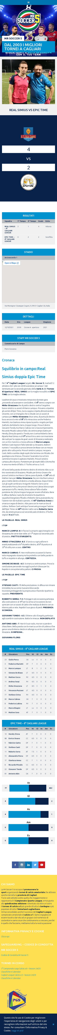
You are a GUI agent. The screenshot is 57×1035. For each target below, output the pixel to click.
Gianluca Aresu (15, 760)
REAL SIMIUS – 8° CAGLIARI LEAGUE (10, 229)
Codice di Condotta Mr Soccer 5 (14, 955)
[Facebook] (15, 864)
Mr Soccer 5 (13, 38)
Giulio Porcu (14, 660)
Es (51, 654)
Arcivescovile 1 (11, 257)
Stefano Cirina (15, 695)
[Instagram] (22, 864)
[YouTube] (41, 864)
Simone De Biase (16, 673)
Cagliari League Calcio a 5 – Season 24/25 (18, 975)
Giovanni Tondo (15, 769)
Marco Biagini (14, 708)
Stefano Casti (14, 747)
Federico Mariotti (16, 664)
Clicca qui (5, 936)
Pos (27, 654)
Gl (37, 654)
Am (46, 654)
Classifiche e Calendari (11, 972)
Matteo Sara (14, 712)
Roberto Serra (14, 752)
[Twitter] (35, 864)
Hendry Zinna (14, 734)
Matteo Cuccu (14, 677)
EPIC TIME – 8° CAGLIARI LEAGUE (9, 239)
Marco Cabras (14, 699)
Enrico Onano (14, 738)
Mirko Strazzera (15, 686)
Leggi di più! (17, 1030)
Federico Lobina (15, 703)
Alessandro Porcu (16, 756)
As (42, 654)
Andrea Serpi (14, 681)
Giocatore (13, 654)
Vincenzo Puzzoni (16, 690)
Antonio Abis (14, 774)
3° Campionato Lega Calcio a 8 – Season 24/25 (21, 968)
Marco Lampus (15, 668)
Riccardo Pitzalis (16, 765)
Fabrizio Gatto (15, 743)
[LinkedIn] (28, 864)
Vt (33, 654)
